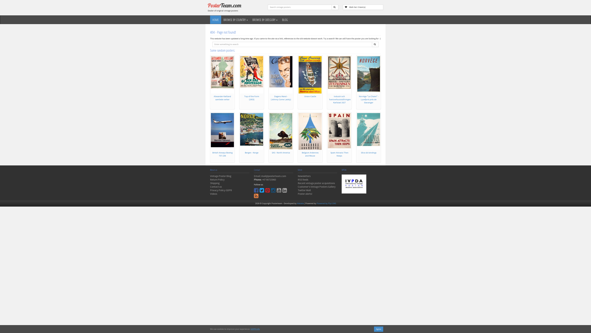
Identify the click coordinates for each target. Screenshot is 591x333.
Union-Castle (310, 96)
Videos (213, 194)
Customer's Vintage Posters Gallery (317, 187)
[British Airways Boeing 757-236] (222, 130)
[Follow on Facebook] (256, 191)
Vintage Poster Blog (220, 176)
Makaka (300, 203)
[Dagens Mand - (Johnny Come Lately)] (280, 71)
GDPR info (255, 329)
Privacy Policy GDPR (221, 190)
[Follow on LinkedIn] (285, 191)
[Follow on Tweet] (262, 191)
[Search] (335, 7)
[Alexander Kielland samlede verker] (222, 72)
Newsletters (304, 176)
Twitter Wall (304, 190)
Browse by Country (234, 20)
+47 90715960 (269, 179)
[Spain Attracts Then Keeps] (339, 130)
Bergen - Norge (251, 152)
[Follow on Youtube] (279, 191)
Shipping (215, 183)
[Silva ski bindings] (368, 129)
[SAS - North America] (280, 131)
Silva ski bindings (368, 152)
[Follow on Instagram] (273, 191)
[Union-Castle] (310, 75)
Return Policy (217, 179)
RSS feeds (303, 179)
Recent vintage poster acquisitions (316, 183)
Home (215, 20)
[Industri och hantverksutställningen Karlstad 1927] (339, 72)
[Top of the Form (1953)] (251, 71)
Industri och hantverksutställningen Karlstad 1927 (340, 99)
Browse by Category (264, 20)
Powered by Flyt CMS (326, 203)
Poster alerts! (305, 194)
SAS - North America (281, 152)
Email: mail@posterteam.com (270, 176)
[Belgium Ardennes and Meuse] (310, 131)
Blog (285, 20)
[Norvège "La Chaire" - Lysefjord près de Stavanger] (368, 74)
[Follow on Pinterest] (268, 191)
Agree (378, 329)
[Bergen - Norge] (251, 129)
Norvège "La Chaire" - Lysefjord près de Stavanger (368, 99)
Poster (224, 5)
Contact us (216, 187)
